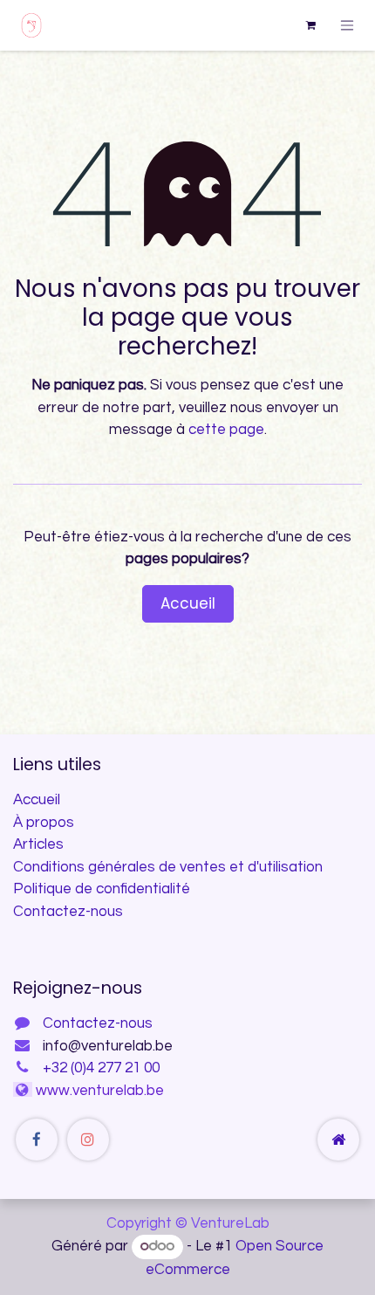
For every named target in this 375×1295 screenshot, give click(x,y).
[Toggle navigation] (347, 25)
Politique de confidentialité (101, 889)
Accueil (187, 603)
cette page (226, 429)
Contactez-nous (68, 912)
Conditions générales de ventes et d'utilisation (168, 867)
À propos (43, 822)
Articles (38, 844)
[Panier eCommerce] (310, 25)
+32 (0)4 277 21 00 (101, 1068)
